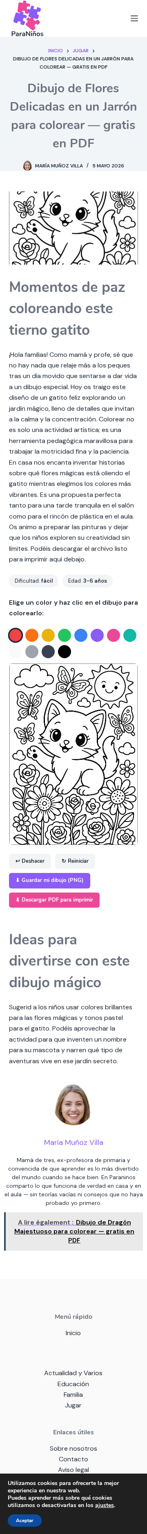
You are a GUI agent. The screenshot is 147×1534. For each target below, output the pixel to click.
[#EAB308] (48, 635)
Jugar (73, 1405)
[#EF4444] (15, 635)
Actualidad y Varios (73, 1373)
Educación (73, 1384)
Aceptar (24, 1520)
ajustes (104, 1505)
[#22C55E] (64, 635)
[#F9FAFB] (15, 651)
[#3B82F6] (80, 635)
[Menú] (134, 18)
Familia (73, 1394)
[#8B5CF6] (97, 635)
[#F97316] (31, 635)
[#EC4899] (113, 635)
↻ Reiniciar (75, 861)
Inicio (73, 1333)
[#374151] (48, 651)
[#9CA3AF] (31, 651)
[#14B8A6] (129, 635)
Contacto (73, 1459)
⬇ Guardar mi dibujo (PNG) (50, 880)
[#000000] (64, 651)
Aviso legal (73, 1469)
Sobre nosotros (73, 1448)
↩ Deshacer (30, 861)
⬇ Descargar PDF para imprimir (54, 900)
